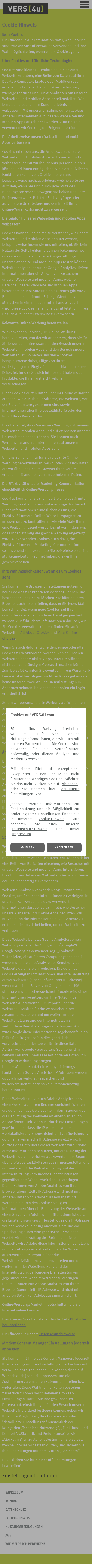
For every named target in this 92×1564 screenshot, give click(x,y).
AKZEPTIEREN (64, 847)
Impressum (21, 834)
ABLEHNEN (27, 847)
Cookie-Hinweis (51, 819)
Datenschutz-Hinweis (29, 829)
